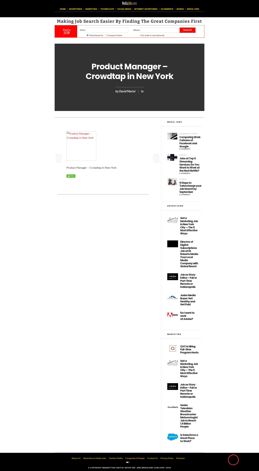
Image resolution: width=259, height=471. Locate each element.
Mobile (180, 9)
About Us (76, 458)
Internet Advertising (146, 9)
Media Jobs (193, 9)
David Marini (127, 91)
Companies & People (188, 134)
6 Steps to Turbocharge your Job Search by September (190, 187)
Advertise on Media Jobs (94, 458)
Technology (107, 9)
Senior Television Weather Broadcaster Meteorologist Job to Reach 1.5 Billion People (189, 416)
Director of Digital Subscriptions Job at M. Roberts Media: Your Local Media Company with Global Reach (189, 254)
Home (63, 9)
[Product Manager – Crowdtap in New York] (103, 146)
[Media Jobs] (129, 3)
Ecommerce (167, 9)
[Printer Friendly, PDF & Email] (71, 176)
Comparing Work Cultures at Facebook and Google (189, 142)
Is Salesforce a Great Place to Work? (189, 438)
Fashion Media (116, 458)
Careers (183, 155)
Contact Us (152, 458)
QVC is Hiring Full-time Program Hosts (189, 349)
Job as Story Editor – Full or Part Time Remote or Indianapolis (188, 281)
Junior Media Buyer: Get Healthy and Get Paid (188, 300)
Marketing (91, 9)
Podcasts (180, 458)
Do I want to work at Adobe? (187, 316)
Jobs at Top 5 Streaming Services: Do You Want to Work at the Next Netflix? (189, 164)
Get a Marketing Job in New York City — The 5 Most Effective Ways (189, 226)
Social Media (124, 9)
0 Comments (184, 149)
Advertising (75, 9)
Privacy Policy (167, 458)
